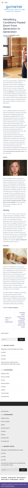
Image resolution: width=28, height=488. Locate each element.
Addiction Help (5, 373)
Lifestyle (3, 386)
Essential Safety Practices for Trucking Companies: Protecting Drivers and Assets (21, 320)
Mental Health (5, 393)
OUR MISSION (4, 333)
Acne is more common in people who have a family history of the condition (14, 200)
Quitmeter (14, 7)
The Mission (4, 477)
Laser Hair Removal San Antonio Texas (14, 151)
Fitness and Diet (5, 376)
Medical (16, 307)
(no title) (3, 352)
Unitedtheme (10, 486)
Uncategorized (5, 396)
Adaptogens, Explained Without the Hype (12, 349)
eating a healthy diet (21, 239)
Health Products (5, 383)
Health (11, 307)
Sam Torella (9, 36)
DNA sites (11, 92)
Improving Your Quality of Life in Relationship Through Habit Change (10, 363)
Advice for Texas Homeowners (9, 320)
